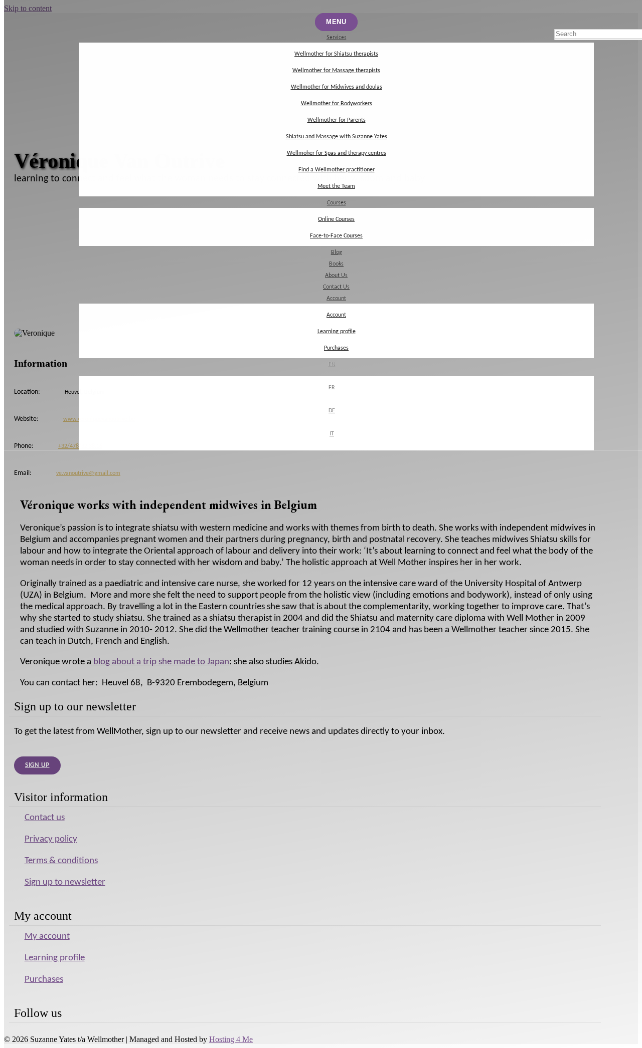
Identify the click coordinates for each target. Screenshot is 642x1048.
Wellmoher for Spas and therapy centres (336, 153)
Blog (336, 252)
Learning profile (336, 332)
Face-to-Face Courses (336, 236)
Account (336, 299)
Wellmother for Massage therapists (336, 71)
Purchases (336, 348)
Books (336, 264)
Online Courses (336, 219)
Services (337, 38)
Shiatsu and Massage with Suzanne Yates (336, 137)
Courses (336, 203)
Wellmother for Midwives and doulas (336, 87)
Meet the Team (336, 186)
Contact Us (336, 287)
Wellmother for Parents (336, 120)
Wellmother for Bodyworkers (336, 104)
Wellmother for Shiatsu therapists (336, 54)
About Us (336, 276)
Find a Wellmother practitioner (336, 170)
